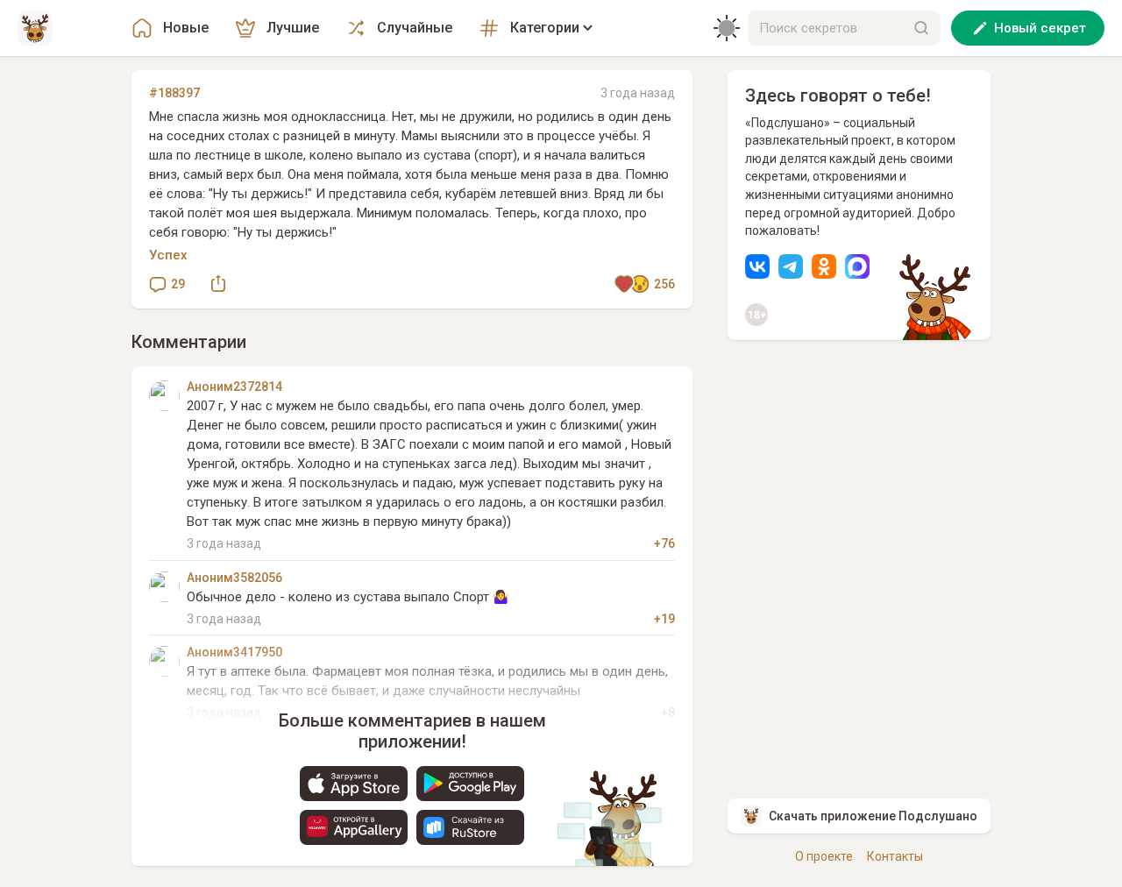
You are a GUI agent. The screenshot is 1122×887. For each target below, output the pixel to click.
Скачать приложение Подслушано (873, 816)
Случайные (414, 27)
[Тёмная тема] (727, 28)
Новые (186, 27)
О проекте (824, 856)
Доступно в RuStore (470, 827)
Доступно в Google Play (470, 783)
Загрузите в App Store (354, 783)
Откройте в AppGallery (354, 827)
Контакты (895, 856)
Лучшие (292, 27)
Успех (168, 255)
